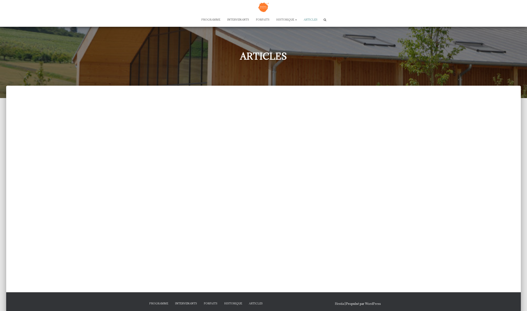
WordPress (373, 304)
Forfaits (262, 19)
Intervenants (238, 19)
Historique (285, 19)
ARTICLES (310, 19)
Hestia (339, 304)
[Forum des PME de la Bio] (263, 6)
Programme (210, 19)
